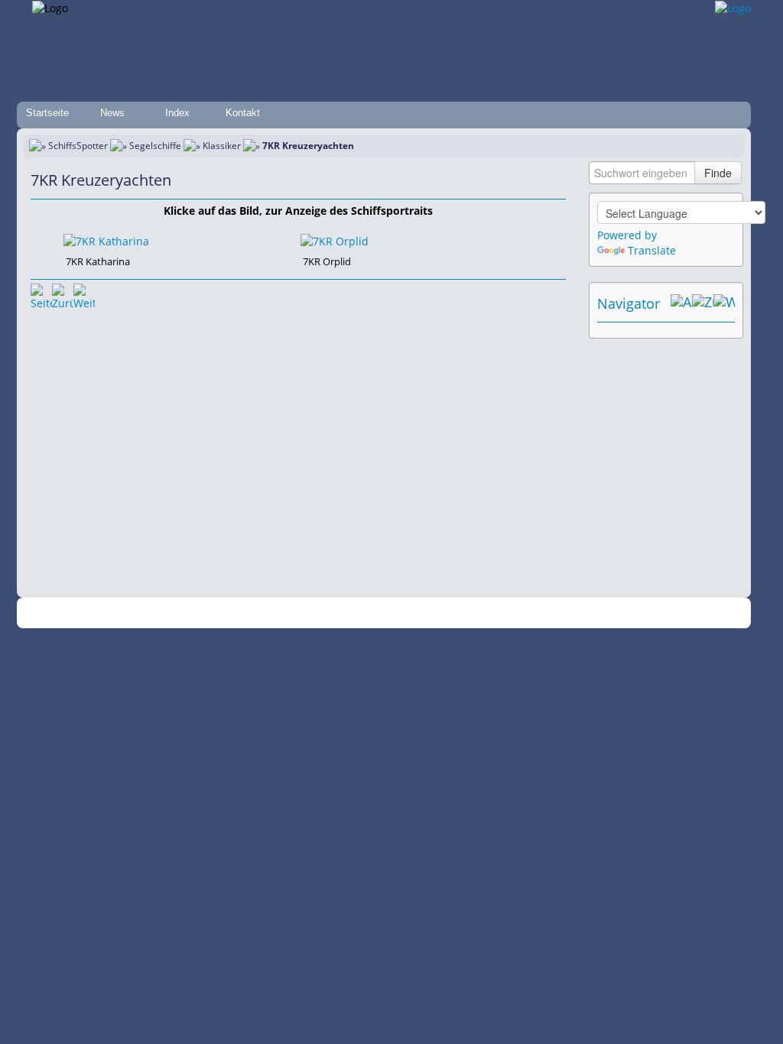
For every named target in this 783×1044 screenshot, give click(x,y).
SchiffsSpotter (78, 145)
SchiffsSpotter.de (177, 613)
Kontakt (243, 112)
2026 (127, 613)
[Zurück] (62, 294)
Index (177, 112)
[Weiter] (84, 294)
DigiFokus (570, 613)
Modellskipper (509, 613)
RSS (609, 613)
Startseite (47, 112)
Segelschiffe (155, 145)
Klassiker (222, 145)
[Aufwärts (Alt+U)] (681, 303)
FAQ (460, 613)
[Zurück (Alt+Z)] (702, 303)
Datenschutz (309, 613)
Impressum (248, 613)
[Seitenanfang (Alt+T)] (41, 294)
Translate (652, 250)
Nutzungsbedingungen (394, 613)
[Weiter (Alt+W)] (724, 303)
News (112, 112)
